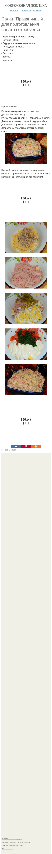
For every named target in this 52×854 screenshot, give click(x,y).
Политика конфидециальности (12, 845)
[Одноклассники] (36, 446)
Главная (14, 10)
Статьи (37, 10)
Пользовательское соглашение (20, 842)
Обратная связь (7, 849)
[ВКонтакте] (16, 446)
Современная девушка (26, 5)
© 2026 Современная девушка (12, 839)
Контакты (5, 842)
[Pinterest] (26, 446)
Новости (26, 10)
